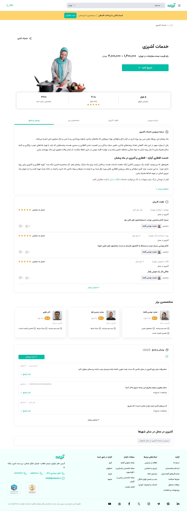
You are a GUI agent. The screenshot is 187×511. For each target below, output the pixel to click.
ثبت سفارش (70, 15)
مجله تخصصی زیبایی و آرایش (125, 479)
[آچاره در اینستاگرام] (148, 504)
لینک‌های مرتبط (150, 457)
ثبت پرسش (30, 356)
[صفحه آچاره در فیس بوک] (129, 504)
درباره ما (176, 462)
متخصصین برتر (73, 120)
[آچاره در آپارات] (168, 504)
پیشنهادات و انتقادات (171, 490)
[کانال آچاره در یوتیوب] (109, 504)
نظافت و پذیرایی (151, 462)
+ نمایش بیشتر (93, 420)
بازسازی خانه (152, 473)
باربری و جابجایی (150, 468)
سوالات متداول (173, 484)
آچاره (171, 25)
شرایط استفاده (174, 479)
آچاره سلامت (129, 487)
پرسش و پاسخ (34, 120)
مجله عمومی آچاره (127, 462)
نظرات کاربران (113, 120)
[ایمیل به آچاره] (55, 478)
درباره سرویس (153, 120)
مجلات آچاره (129, 457)
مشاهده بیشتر (163, 189)
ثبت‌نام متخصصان (172, 468)
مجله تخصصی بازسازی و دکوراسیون (125, 470)
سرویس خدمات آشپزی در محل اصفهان (154, 440)
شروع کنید (146, 68)
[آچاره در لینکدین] (177, 504)
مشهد (110, 479)
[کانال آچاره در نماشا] (119, 504)
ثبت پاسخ (27, 374)
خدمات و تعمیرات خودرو (148, 484)
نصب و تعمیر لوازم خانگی (147, 479)
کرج (110, 462)
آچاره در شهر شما (104, 457)
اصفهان (109, 468)
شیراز (110, 473)
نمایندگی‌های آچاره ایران (170, 473)
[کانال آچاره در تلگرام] (158, 504)
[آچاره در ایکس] (138, 504)
